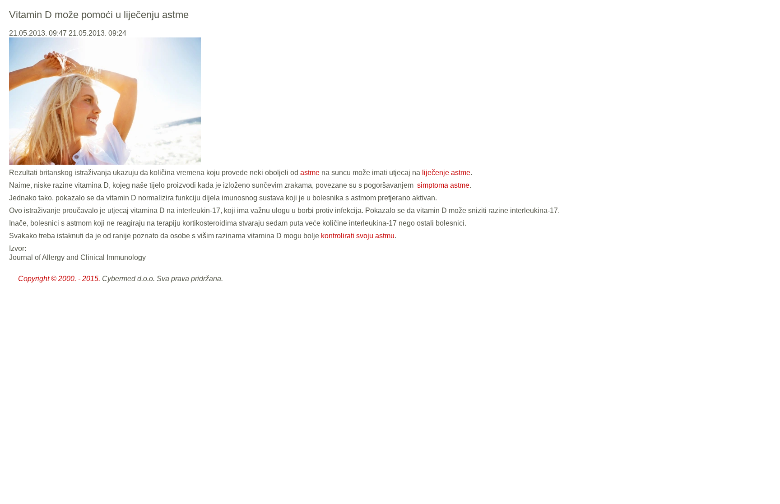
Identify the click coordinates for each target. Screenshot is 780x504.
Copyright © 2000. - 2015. (59, 278)
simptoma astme (442, 185)
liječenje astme (446, 172)
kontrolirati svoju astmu (358, 236)
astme (310, 172)
